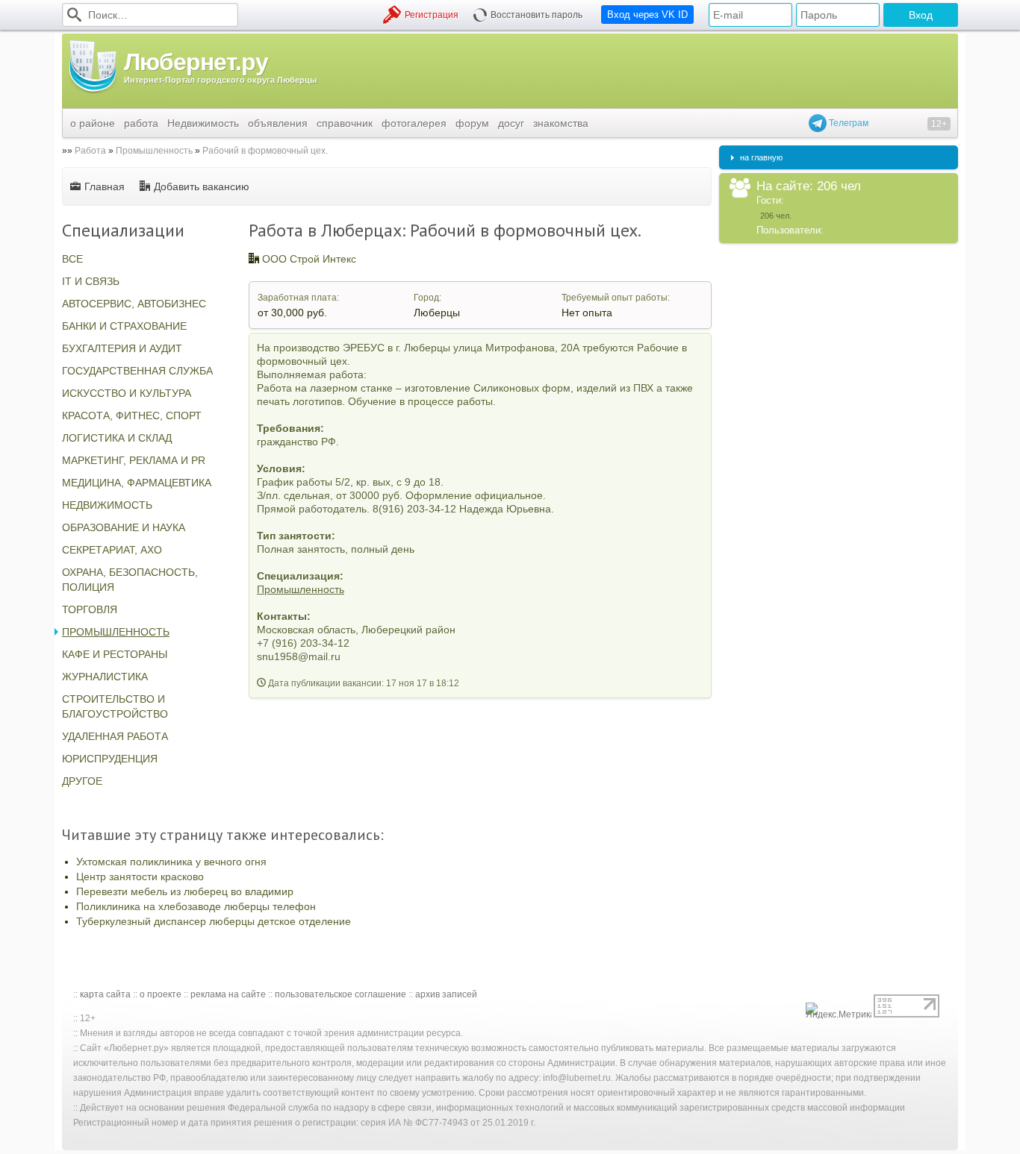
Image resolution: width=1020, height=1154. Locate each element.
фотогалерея (414, 123)
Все (72, 259)
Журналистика (105, 677)
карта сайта (105, 994)
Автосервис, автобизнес (134, 304)
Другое (82, 781)
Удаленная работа (115, 736)
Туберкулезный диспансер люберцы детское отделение (213, 921)
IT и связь (90, 281)
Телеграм (847, 123)
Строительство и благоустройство (115, 706)
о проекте (160, 994)
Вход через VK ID (647, 14)
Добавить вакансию (201, 186)
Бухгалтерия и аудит (122, 348)
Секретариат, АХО (112, 550)
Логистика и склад (117, 438)
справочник (345, 123)
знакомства (560, 123)
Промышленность (154, 150)
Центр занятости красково (140, 876)
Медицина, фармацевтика (136, 483)
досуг (511, 123)
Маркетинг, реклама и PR (133, 460)
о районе (92, 123)
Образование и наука (123, 527)
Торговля (89, 609)
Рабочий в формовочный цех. (265, 150)
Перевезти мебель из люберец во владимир (184, 891)
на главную (761, 157)
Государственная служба (137, 371)
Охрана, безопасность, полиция (130, 579)
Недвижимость (203, 123)
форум (472, 123)
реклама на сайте (228, 994)
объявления (278, 123)
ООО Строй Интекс (309, 259)
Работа (90, 150)
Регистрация (431, 15)
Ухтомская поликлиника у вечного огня (171, 862)
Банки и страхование (124, 326)
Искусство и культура (126, 393)
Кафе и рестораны (114, 654)
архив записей (446, 994)
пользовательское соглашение (340, 994)
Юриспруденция (110, 759)
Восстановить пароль (536, 15)
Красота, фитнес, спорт (132, 415)
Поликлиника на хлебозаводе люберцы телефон (196, 906)
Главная (104, 186)
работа (141, 123)
